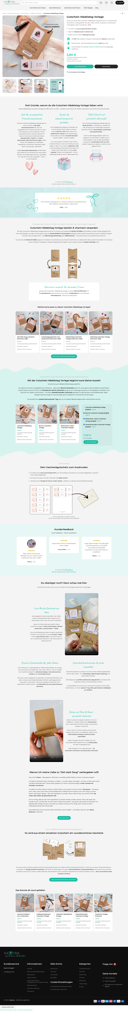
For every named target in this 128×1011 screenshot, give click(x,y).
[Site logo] (11, 2)
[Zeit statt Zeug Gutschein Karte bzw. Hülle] (27, 323)
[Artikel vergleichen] (101, 2)
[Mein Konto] (112, 2)
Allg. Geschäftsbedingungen (36, 971)
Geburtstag (82, 974)
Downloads (53, 974)
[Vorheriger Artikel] (120, 13)
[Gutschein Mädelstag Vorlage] (25, 414)
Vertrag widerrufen (8, 1007)
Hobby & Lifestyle (36, 13)
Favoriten (53, 971)
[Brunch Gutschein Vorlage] (47, 414)
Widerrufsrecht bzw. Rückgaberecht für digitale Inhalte (37, 981)
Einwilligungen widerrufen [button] (58, 989)
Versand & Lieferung (33, 988)
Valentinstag (83, 983)
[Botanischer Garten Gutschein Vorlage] (69, 414)
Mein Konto (54, 968)
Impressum (30, 991)
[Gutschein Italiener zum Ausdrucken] (25, 902)
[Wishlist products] (106, 2)
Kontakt (29, 968)
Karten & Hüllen (94, 47)
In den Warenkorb (80, 66)
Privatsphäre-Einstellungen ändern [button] (61, 986)
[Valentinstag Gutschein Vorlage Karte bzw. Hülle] (76, 323)
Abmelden (53, 977)
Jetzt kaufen (106, 66)
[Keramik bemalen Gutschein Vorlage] (83, 902)
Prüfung (81, 977)
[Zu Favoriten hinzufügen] (37, 313)
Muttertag (82, 980)
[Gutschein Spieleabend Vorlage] (64, 902)
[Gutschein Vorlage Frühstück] (103, 902)
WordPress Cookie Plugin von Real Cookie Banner (16, 1010)
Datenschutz (31, 974)
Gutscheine (24, 13)
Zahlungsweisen (32, 985)
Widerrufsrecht (32, 977)
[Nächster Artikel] (125, 13)
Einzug (81, 986)
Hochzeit (82, 971)
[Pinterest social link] (114, 964)
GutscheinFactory (13, 13)
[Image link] (15, 954)
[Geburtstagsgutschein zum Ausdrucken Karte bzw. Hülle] (52, 323)
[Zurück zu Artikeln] (122, 13)
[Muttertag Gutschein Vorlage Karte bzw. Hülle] (100, 323)
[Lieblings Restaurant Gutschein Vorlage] (44, 902)
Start (4, 13)
